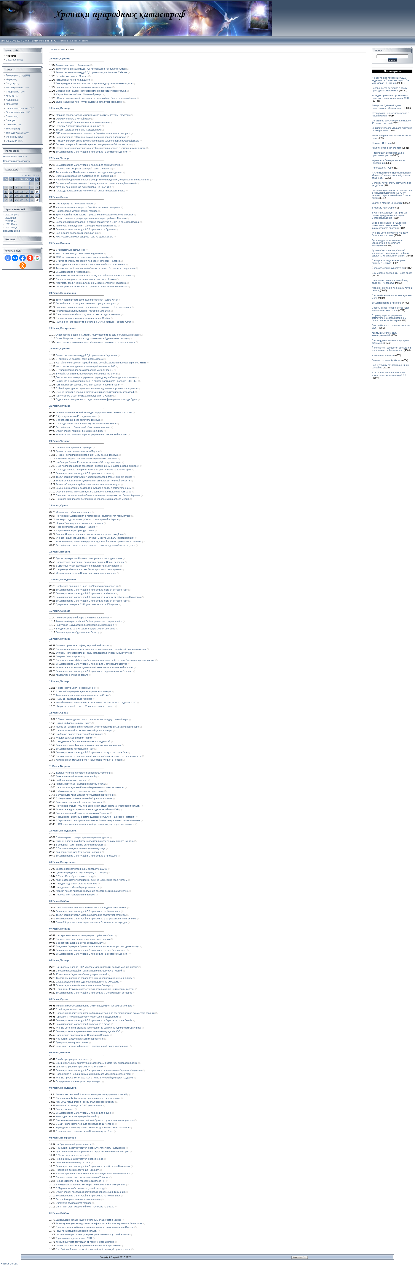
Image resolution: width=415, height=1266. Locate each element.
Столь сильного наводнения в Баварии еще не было (84, 1131)
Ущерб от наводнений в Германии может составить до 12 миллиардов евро (97, 726)
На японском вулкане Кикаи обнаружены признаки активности (90, 787)
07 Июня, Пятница (59, 928)
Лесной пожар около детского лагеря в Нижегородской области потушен (95, 545)
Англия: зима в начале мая (386, 148)
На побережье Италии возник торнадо (76, 211)
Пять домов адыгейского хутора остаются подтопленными (88, 314)
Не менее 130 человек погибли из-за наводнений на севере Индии (92, 499)
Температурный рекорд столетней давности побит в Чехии (88, 384)
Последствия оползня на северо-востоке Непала (83, 939)
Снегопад (11, 124)
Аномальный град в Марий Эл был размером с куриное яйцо (89, 621)
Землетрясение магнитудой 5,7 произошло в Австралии (86, 855)
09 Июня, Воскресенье (62, 862)
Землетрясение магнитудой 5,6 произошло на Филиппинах (88, 1195)
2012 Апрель (12, 214)
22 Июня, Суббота (59, 348)
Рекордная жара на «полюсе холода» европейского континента (90, 264)
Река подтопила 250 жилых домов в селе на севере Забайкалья (91, 137)
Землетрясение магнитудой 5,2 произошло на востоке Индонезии (92, 953)
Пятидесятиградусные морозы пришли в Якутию (388, 261)
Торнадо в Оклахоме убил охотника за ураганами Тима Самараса (92, 1127)
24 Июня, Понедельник (63, 293)
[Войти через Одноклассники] (22, 265)
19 (16, 195)
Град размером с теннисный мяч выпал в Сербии (83, 318)
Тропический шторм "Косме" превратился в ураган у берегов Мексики (94, 214)
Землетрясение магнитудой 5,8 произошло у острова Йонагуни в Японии (96, 918)
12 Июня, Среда (58, 712)
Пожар (9, 116)
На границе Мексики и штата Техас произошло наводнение (88, 569)
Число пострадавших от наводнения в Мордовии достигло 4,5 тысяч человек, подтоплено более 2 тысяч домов (392, 194)
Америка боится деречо (69, 656)
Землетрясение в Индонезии (72, 272)
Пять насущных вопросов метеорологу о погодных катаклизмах (91, 907)
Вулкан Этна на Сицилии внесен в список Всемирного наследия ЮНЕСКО (96, 381)
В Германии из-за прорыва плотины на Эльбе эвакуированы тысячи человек (98, 820)
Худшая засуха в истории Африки (74, 737)
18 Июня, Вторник (59, 551)
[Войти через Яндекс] (30, 258)
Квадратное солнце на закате (72, 675)
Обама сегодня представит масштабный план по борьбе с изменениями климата (100, 148)
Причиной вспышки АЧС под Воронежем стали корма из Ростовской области (98, 805)
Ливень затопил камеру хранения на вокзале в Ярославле (88, 1245)
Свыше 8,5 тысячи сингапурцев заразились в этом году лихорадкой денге (96, 1063)
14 (27, 191)
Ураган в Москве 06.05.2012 (387, 203)
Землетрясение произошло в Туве (75, 748)
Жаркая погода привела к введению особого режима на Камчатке (92, 891)
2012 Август (12, 227)
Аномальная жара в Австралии (72, 65)
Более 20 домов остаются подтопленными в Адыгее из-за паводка (92, 338)
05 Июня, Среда (58, 999)
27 (21, 200)
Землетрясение (14, 87)
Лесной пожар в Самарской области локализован (83, 427)
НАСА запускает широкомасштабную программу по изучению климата (95, 824)
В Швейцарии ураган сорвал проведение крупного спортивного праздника (96, 388)
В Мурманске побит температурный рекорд (80, 1188)
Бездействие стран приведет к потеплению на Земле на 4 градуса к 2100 (96, 702)
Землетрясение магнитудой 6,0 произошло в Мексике (85, 593)
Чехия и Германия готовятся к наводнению (79, 1159)
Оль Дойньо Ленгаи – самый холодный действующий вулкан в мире (93, 1249)
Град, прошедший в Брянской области (76, 1230)
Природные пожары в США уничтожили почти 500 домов (87, 604)
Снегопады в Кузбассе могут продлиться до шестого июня (88, 1098)
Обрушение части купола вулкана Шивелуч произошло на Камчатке (93, 491)
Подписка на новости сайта (73, 41)
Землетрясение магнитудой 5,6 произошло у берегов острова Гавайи (94, 1020)
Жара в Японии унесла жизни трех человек (79, 523)
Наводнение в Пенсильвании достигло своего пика (84, 87)
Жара (9, 79)
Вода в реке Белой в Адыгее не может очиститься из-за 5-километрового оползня (389, 225)
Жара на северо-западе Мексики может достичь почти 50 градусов (93, 115)
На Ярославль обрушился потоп (73, 1144)
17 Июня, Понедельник (63, 579)
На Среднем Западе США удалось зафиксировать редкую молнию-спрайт (97, 967)
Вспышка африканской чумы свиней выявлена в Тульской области (93, 480)
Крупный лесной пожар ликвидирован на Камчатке (83, 187)
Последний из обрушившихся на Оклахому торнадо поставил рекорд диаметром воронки (105, 1013)
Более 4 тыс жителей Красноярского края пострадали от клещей (91, 1094)
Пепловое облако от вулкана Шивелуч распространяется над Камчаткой (96, 183)
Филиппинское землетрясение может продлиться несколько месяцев (94, 1005)
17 (6, 195)
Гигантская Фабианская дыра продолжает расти (388, 154)
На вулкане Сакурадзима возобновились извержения (85, 625)
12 (16, 191)
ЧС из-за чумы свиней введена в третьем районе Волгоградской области (96, 98)
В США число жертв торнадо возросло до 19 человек (85, 1124)
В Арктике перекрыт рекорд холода (75, 530)
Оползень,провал (15, 112)
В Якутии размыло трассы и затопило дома (80, 791)
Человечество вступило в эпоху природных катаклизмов (389, 89)
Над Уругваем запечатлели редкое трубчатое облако (85, 935)
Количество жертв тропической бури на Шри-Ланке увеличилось (91, 880)
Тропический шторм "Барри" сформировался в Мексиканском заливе (94, 477)
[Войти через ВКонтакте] (15, 258)
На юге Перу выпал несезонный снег (76, 687)
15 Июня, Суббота (59, 611)
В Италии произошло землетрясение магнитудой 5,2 (84, 370)
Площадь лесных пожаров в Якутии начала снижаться (86, 423)
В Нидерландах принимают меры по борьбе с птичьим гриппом (91, 1184)
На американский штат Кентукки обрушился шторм (84, 730)
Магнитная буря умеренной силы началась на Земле (85, 1206)
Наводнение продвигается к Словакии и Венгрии (82, 1035)
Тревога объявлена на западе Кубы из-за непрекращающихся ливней (94, 978)
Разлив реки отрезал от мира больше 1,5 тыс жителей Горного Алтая (93, 321)
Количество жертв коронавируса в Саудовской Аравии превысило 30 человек (99, 541)
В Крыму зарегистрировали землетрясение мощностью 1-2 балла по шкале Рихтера (389, 318)
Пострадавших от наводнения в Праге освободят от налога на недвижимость (98, 756)
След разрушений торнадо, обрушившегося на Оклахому (87, 981)
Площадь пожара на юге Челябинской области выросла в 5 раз (90, 190)
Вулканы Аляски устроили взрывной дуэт (78, 126)
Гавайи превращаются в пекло (72, 1059)
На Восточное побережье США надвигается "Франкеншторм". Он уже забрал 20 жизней (390, 80)
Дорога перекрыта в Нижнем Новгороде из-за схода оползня (89, 558)
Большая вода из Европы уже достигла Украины (82, 813)
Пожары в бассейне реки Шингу (73, 723)
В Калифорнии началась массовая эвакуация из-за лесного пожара (93, 1173)
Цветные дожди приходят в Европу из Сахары (81, 872)
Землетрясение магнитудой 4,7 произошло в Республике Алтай (91, 68)
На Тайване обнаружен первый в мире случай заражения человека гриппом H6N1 (101, 362)
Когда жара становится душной (73, 79)
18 (11, 195)
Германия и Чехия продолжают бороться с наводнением (87, 1016)
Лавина (10, 100)
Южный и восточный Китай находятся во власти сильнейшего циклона (95, 841)
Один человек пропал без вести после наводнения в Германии (90, 1192)
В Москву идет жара (383, 207)
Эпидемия (11, 141)
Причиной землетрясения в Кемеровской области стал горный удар (93, 515)
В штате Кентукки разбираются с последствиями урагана (87, 565)
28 (27, 200)
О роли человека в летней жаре (73, 118)
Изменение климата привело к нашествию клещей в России (89, 759)
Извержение (12, 91)
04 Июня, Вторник (59, 1052)
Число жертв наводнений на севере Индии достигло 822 (86, 225)
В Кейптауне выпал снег (69, 1009)
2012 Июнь (11, 221)
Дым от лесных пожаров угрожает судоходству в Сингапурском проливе (96, 377)
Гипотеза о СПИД (381, 167)
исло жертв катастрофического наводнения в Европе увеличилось (92, 1046)
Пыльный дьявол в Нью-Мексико (74, 698)
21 (27, 195)
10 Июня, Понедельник (63, 830)
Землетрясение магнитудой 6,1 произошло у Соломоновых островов (94, 992)
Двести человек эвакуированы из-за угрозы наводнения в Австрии (92, 1151)
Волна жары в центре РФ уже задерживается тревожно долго (89, 101)
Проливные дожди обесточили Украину (77, 1170)
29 (32, 200)
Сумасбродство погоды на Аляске (74, 203)
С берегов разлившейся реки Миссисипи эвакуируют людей (89, 970)
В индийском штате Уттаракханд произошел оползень (85, 628)
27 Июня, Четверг (59, 158)
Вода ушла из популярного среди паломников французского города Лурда (96, 399)
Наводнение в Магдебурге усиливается (77, 887)
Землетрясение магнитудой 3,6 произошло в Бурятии (85, 229)
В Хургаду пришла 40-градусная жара (76, 416)
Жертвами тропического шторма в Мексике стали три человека (91, 283)
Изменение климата (383, 355)
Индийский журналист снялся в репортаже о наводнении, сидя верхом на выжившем (103, 179)
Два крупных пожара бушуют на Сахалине (79, 802)
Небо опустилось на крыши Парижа (75, 527)
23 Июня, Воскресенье (62, 328)
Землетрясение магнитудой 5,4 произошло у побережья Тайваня (91, 72)
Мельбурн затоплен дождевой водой (76, 1116)
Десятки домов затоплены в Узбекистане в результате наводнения (387, 243)
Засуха (10, 83)
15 (32, 191)
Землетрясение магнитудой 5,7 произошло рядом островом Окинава (94, 671)
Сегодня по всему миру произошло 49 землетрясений (391, 121)
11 (11, 191)
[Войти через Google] (37, 258)
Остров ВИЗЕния (381, 143)
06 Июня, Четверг (59, 960)
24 (6, 200)
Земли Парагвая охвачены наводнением (78, 129)
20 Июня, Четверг (59, 441)
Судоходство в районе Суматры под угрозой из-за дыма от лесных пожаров (98, 334)
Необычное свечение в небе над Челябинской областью (87, 586)
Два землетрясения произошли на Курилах (79, 1066)
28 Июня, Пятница (59, 108)
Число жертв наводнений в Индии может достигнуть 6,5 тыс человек (93, 307)
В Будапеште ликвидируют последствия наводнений (84, 794)
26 (16, 200)
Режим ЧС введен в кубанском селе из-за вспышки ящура (88, 484)
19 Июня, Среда (58, 505)
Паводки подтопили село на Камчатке (76, 883)
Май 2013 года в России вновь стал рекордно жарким (85, 1101)
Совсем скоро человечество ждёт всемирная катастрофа (390, 309)
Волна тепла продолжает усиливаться (77, 233)
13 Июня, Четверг (59, 681)
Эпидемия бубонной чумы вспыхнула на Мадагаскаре (387, 106)
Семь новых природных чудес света (392, 273)
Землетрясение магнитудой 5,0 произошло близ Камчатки (88, 165)
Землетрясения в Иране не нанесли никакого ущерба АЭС (88, 1031)
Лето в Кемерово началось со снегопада (78, 1199)
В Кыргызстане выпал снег (70, 249)
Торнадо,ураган (14, 132)
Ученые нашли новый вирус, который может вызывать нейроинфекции (95, 538)
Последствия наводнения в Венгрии (75, 894)
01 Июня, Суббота (59, 1213)
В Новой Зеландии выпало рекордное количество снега (86, 373)
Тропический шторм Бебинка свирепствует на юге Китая (87, 299)
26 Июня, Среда (58, 197)
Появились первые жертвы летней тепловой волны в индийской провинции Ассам (101, 649)
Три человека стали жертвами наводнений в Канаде (84, 395)
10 (6, 191)
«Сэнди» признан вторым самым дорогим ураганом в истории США (390, 96)
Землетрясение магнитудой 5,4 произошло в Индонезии (86, 355)
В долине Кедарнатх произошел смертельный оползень (86, 458)
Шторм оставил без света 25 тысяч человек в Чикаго (85, 706)
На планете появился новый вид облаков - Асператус (389, 281)
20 (21, 195)
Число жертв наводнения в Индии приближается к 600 (85, 366)
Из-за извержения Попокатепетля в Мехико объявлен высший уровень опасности (391, 175)
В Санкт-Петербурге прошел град (74, 876)
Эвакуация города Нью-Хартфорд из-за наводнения (84, 176)
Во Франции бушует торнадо (71, 780)
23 (37, 195)
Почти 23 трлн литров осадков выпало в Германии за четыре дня (91, 922)
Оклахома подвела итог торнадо (73, 1203)
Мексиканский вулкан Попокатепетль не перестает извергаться (91, 90)
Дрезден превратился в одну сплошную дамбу (81, 869)
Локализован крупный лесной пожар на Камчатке (83, 310)
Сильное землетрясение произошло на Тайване (82, 1177)
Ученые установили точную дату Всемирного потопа (390, 234)
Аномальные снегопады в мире (73, 1162)
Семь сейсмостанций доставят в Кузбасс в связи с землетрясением (93, 488)
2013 (62, 49)
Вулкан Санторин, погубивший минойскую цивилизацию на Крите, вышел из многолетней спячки (391, 253)
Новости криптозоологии (16, 161)
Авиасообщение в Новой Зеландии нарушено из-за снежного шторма (94, 412)
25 (11, 200)
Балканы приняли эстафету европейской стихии (82, 645)
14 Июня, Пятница (59, 638)
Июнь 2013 (31, 175)
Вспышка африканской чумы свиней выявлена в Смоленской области (94, 667)
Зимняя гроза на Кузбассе (386, 360)
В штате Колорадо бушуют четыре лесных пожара (83, 691)
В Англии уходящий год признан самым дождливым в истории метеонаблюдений (389, 215)
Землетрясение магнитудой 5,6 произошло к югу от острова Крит (92, 589)
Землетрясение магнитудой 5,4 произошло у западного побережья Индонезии (99, 1070)
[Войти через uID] (8, 258)
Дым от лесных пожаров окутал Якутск (77, 451)
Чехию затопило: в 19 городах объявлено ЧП (80, 1181)
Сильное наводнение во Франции (74, 447)
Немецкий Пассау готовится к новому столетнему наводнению (90, 1148)
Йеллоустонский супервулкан (388, 268)
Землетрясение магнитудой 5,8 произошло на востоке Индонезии (92, 151)
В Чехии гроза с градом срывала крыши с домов (82, 837)
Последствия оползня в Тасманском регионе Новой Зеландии (90, 562)
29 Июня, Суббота (59, 58)
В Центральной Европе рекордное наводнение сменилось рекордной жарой (97, 466)
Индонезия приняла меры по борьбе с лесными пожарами (88, 207)
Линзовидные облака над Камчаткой (76, 776)
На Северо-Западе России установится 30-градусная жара (88, 462)
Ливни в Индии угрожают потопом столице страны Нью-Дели (89, 534)
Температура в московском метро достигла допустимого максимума (94, 83)
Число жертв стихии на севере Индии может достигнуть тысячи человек (95, 342)
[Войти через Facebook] (22, 258)
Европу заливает (65, 1109)
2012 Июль (11, 224)
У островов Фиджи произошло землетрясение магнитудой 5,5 (389, 373)
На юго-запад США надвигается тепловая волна (82, 122)
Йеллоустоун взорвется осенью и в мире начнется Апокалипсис (391, 349)
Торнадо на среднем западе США (74, 1238)
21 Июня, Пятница (59, 405)
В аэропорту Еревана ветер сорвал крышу (79, 942)
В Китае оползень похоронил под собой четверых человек (88, 261)
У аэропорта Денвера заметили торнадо (78, 420)
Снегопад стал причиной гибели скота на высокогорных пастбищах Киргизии (98, 495)
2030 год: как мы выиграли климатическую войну (83, 257)
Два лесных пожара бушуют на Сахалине (78, 852)
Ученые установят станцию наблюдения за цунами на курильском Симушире (98, 1027)
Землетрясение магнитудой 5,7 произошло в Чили (83, 473)
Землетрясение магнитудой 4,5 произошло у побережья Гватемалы (93, 1166)
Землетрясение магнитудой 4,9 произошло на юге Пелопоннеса (91, 950)
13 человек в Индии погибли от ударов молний (81, 974)
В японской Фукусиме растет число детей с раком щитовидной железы (95, 989)
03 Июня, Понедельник (63, 1087)
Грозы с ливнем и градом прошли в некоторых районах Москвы (91, 218)
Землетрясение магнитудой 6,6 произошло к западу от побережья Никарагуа (98, 597)
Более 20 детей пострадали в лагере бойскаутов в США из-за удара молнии (97, 222)
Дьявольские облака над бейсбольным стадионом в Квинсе (88, 1219)
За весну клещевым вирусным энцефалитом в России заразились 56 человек (99, 1223)
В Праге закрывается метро (71, 1155)
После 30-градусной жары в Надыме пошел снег (82, 617)
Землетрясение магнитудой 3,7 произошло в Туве (83, 1113)
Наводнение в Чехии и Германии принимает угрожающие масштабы (93, 1074)
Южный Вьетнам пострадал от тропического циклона (85, 1242)
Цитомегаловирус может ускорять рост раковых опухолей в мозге (92, 1234)
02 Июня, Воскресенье (62, 1137)
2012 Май (10, 218)
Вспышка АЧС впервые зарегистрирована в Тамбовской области (91, 434)
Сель (8, 120)
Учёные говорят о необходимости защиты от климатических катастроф (95, 392)
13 (21, 191)
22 (32, 195)
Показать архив (12, 230)
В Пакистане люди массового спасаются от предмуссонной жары (92, 719)
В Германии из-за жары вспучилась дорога (79, 359)
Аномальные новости (15, 156)
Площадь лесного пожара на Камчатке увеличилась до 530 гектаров (93, 469)
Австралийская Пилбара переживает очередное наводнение (89, 172)
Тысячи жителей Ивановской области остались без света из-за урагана (95, 268)
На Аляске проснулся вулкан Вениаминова (79, 734)
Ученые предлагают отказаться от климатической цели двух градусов (94, 1077)
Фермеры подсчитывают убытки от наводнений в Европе (87, 519)
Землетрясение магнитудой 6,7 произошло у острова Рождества (91, 663)
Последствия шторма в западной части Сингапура (84, 168)
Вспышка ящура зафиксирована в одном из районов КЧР (87, 809)
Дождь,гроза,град (15, 75)
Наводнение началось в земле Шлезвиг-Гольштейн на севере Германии (95, 816)
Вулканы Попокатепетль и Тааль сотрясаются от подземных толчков (94, 652)
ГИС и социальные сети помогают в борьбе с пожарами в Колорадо (93, 133)
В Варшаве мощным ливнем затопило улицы (80, 848)
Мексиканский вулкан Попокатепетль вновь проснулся (86, 573)
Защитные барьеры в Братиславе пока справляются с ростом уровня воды (97, 946)
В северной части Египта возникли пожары (79, 844)
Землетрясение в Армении (386, 302)
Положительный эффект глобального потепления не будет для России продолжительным (105, 660)
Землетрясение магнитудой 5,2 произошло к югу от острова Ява (91, 752)
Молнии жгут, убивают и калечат (73, 512)
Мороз (9, 104)
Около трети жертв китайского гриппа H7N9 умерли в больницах (91, 286)
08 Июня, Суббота (59, 901)
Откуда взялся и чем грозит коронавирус (78, 1081)
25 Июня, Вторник (59, 243)
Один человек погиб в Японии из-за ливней (79, 431)
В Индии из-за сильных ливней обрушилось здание (84, 798)
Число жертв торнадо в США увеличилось (79, 1105)
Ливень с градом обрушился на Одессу (77, 632)
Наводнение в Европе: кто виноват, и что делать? (83, 741)
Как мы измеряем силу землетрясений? (384, 334)
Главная (53, 49)
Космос (10, 95)
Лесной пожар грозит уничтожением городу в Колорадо (86, 303)
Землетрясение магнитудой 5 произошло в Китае (83, 1024)
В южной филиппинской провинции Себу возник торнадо (87, 455)
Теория (10, 128)
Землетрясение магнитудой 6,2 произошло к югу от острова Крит (92, 600)
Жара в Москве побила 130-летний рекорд (79, 94)
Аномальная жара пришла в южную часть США (82, 695)
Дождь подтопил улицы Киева (72, 1042)
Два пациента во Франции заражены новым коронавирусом (88, 745)
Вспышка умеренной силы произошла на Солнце (83, 985)
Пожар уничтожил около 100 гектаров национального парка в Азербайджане (97, 140)
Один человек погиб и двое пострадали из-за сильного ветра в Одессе (95, 1227)
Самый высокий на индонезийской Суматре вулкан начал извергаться (95, 1120)
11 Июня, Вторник (59, 766)
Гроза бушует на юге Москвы (72, 76)
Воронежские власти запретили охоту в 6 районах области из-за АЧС (94, 275)
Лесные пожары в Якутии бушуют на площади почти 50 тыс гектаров (94, 144)
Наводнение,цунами (17, 108)
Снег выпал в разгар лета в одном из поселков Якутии (86, 279)
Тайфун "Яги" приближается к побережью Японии (83, 772)
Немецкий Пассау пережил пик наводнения (80, 1038)
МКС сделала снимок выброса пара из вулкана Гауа (84, 236)
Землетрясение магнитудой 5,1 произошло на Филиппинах (88, 911)
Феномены (12, 136)
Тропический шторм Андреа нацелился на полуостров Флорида (91, 915)
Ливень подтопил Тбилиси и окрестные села (80, 783)
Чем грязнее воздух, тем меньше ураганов (79, 253)
